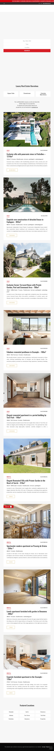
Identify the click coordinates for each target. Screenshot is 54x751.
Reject (47, 746)
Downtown (27, 93)
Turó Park (42, 715)
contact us (35, 107)
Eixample (11, 712)
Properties (42, 719)
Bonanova (42, 712)
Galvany (11, 715)
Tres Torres (27, 715)
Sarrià (27, 712)
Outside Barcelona (43, 94)
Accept (44, 746)
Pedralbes (11, 719)
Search (27, 50)
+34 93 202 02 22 (46, 3)
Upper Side (10, 93)
